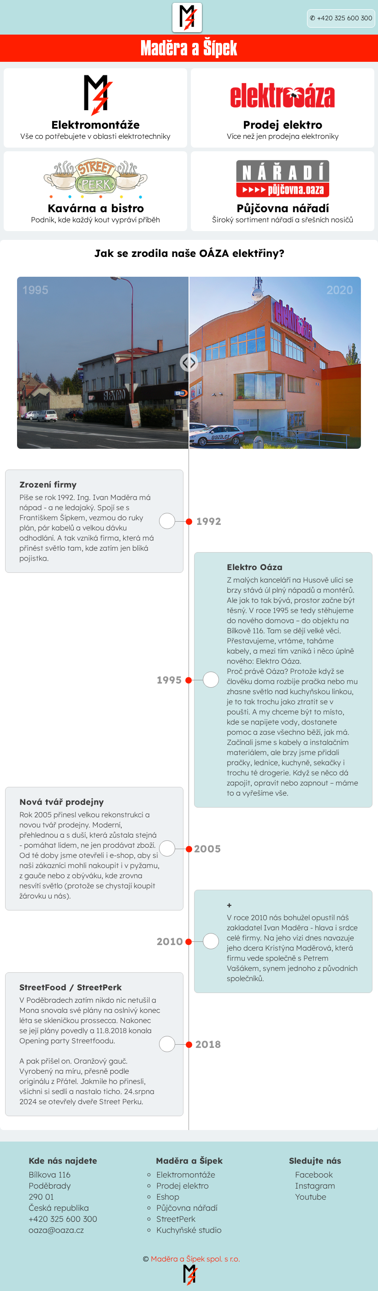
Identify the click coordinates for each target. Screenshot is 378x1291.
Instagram (315, 1185)
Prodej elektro (182, 1185)
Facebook (314, 1174)
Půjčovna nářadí (187, 1207)
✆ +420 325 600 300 (341, 18)
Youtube (310, 1196)
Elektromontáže (185, 1174)
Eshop (167, 1196)
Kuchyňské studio (189, 1230)
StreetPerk (175, 1219)
